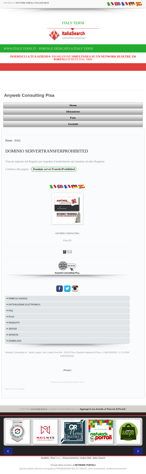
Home (73, 105)
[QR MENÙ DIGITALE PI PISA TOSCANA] (73, 432)
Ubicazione (73, 111)
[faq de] (131, 4)
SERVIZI (13, 329)
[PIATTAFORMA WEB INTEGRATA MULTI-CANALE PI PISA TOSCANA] (18, 432)
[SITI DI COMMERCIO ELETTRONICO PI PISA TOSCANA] (128, 432)
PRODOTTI (14, 323)
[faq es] (138, 4)
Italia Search (99, 458)
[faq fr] (124, 4)
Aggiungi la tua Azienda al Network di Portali (102, 409)
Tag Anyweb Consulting (15, 389)
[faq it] (110, 4)
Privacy (67, 370)
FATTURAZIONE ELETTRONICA (24, 304)
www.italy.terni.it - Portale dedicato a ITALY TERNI (48, 48)
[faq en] (117, 4)
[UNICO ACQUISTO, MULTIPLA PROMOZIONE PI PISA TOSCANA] (101, 432)
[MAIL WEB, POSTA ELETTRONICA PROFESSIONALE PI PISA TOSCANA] (45, 432)
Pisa (53, 458)
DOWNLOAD (15, 341)
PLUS (11, 316)
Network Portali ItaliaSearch (32, 3)
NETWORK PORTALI (85, 465)
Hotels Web (86, 458)
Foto (73, 117)
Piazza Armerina (71, 458)
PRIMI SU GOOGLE (18, 298)
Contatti (73, 124)
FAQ (17, 140)
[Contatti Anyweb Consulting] (67, 251)
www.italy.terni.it (39, 409)
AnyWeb (45, 458)
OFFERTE (13, 335)
